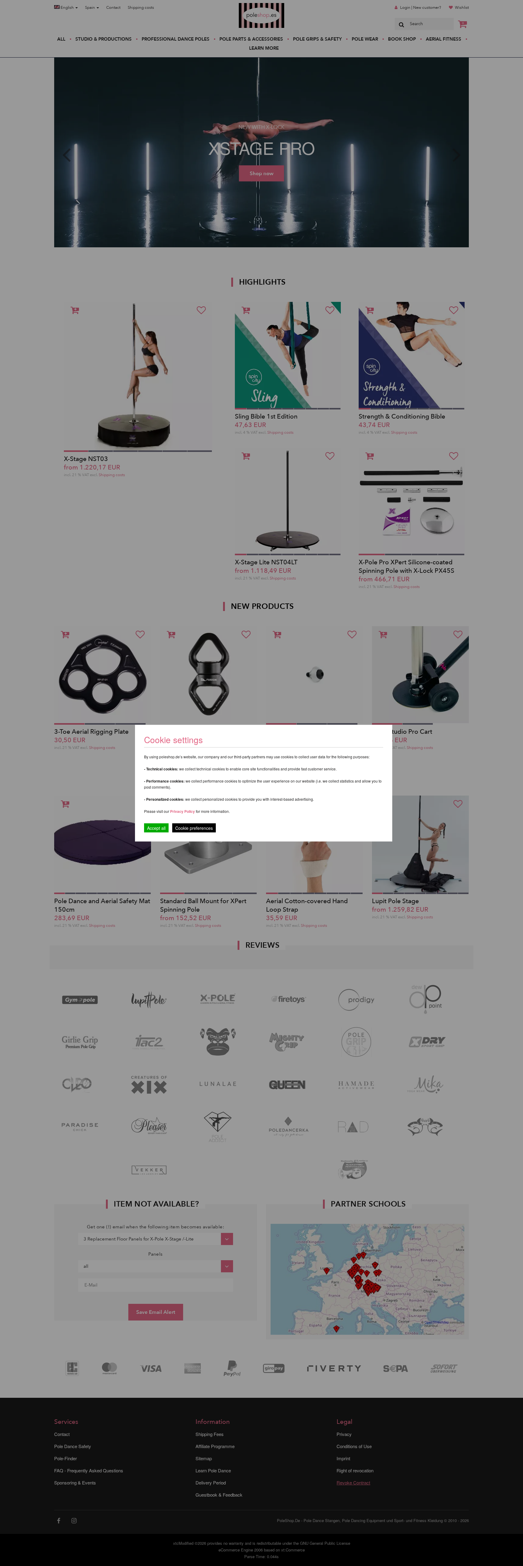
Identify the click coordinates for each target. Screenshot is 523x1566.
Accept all (156, 828)
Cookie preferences (194, 828)
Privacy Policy (182, 811)
